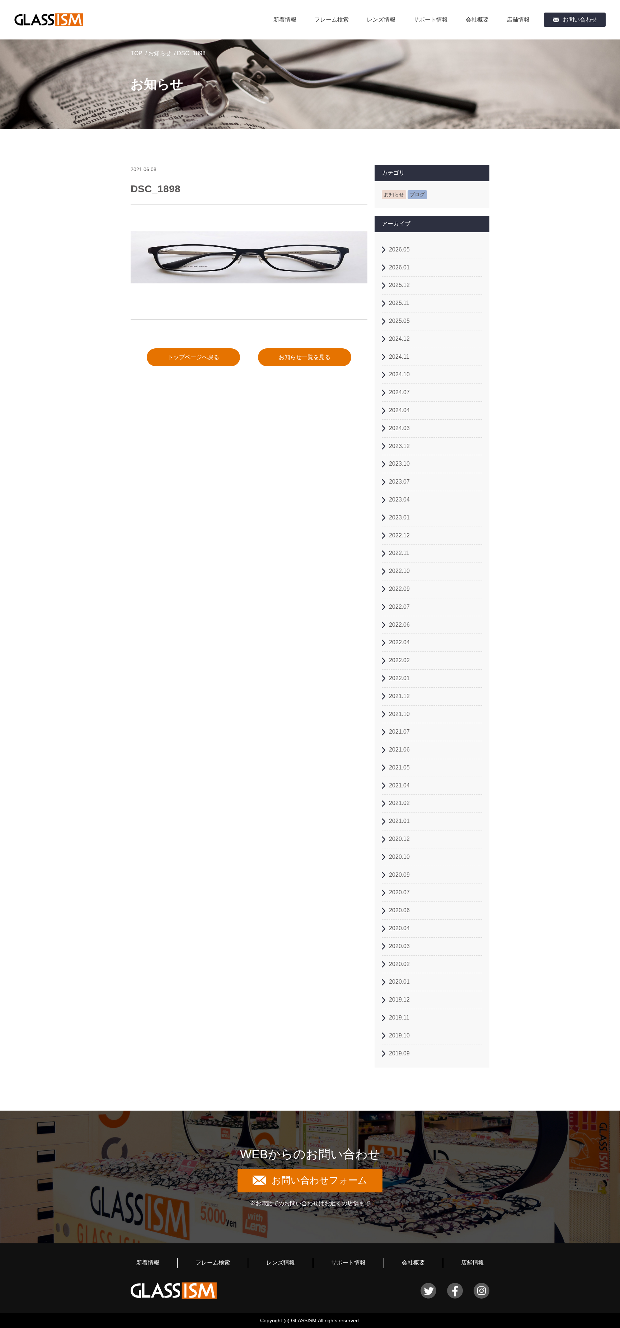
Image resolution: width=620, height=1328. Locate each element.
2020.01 (399, 982)
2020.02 (399, 964)
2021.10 (399, 714)
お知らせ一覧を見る (304, 357)
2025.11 (399, 303)
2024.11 (399, 357)
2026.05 (399, 249)
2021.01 (399, 821)
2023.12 (399, 446)
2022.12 (399, 535)
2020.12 (399, 839)
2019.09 (399, 1053)
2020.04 (399, 928)
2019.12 (399, 1000)
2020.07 (399, 892)
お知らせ (159, 53)
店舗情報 (518, 20)
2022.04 (399, 642)
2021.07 (399, 732)
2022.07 (399, 607)
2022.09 (399, 589)
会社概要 (477, 20)
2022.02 (399, 660)
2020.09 (399, 875)
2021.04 (399, 785)
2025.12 (399, 285)
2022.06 (399, 625)
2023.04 (399, 499)
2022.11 (399, 553)
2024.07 (399, 392)
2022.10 (399, 571)
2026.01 (399, 267)
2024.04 (399, 410)
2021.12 (399, 696)
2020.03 (399, 946)
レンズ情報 (381, 20)
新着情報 (284, 20)
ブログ (417, 194)
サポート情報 (430, 20)
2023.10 (399, 464)
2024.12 (399, 339)
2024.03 (399, 428)
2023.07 (399, 482)
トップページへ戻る (193, 357)
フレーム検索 (331, 20)
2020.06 (399, 910)
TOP (136, 53)
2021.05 (399, 767)
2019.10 (399, 1035)
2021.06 (399, 750)
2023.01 (399, 517)
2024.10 (399, 374)
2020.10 (399, 857)
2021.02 (399, 803)
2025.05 (399, 321)
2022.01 (399, 678)
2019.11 (399, 1017)
